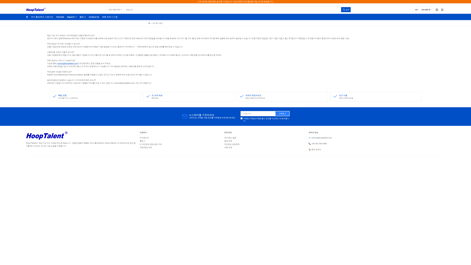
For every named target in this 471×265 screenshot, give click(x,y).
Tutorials (60, 17)
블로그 (83, 17)
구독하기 (282, 114)
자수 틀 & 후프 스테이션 (42, 17)
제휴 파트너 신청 (110, 17)
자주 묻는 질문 (230, 138)
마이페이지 (144, 138)
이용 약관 (228, 147)
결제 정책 (228, 141)
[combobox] (237, 10)
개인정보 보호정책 (231, 144)
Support (71, 17)
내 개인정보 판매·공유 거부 (151, 144)
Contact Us (94, 17)
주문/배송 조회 (146, 147)
